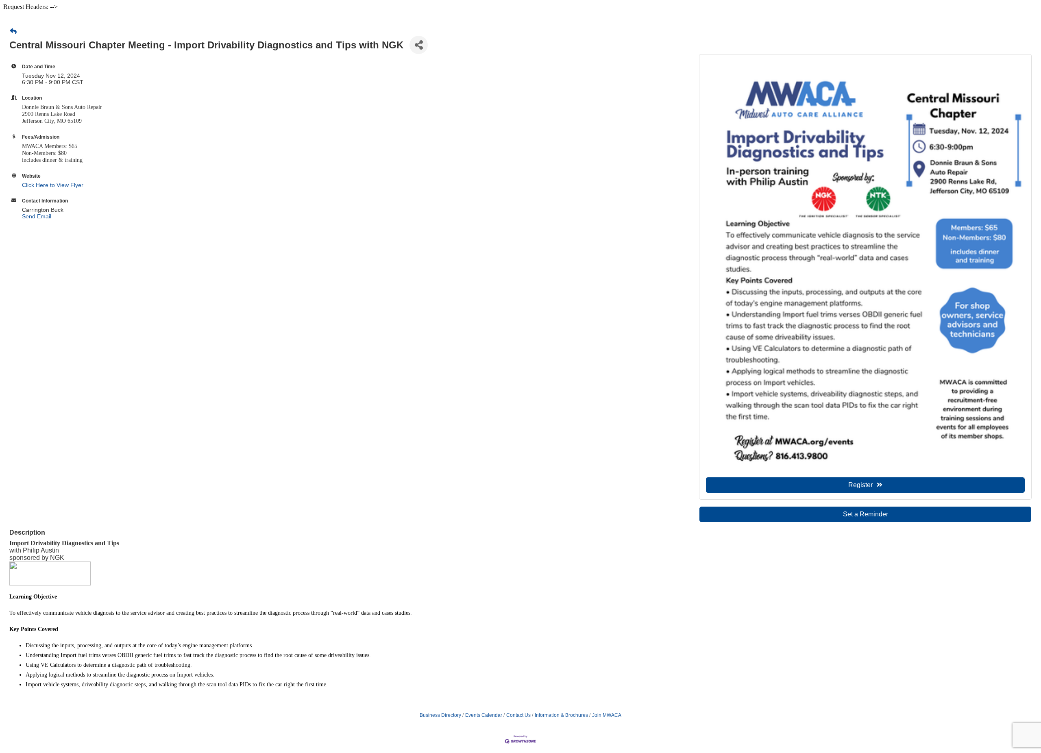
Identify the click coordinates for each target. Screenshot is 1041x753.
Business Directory (440, 715)
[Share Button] (418, 45)
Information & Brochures (561, 715)
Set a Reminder (865, 514)
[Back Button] (13, 32)
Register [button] (860, 484)
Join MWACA (606, 715)
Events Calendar (483, 715)
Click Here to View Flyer (52, 185)
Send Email (36, 216)
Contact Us (518, 715)
